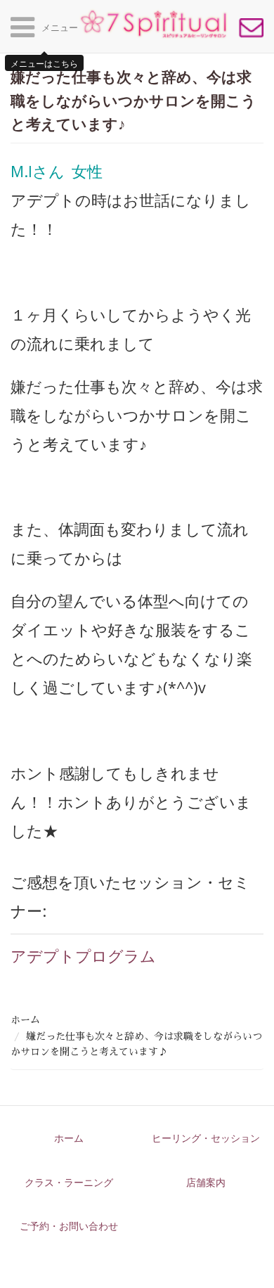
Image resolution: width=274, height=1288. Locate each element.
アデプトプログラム (83, 956)
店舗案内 (206, 1182)
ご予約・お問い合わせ (251, 28)
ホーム (25, 1020)
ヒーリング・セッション (206, 1138)
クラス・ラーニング (69, 1182)
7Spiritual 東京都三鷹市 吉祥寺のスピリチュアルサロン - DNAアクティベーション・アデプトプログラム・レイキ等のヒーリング (153, 24)
